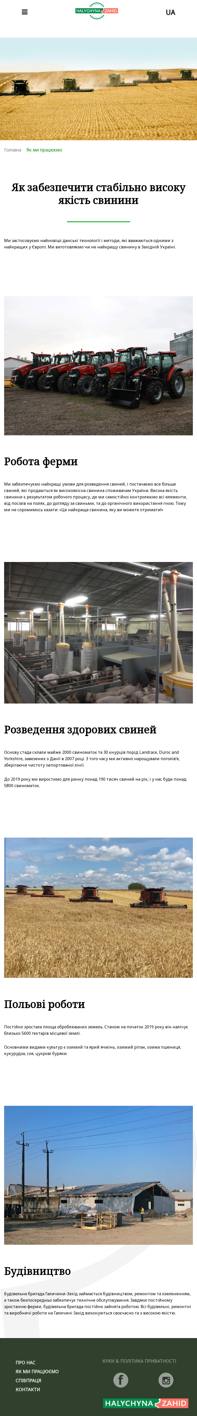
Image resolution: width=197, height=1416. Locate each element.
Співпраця (28, 1380)
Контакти (28, 1389)
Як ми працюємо (37, 1371)
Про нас (25, 1362)
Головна (12, 150)
